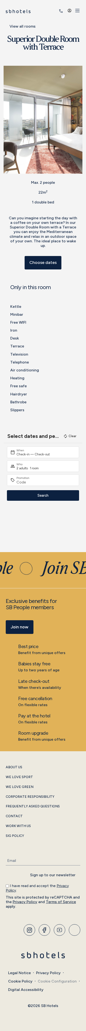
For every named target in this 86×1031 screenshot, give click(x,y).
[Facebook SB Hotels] (44, 930)
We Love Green (19, 787)
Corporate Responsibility (30, 797)
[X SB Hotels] (59, 930)
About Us (14, 767)
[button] (8, 120)
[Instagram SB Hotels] (29, 930)
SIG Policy (15, 836)
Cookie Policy (20, 981)
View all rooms (23, 26)
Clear (72, 436)
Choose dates (43, 262)
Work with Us (18, 826)
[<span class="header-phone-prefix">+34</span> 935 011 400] (61, 11)
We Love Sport (19, 777)
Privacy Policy (25, 902)
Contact (14, 816)
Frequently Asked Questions (33, 806)
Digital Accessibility (25, 989)
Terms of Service (61, 902)
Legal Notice (19, 973)
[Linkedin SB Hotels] (74, 930)
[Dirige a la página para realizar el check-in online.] (54, 11)
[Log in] (69, 10)
